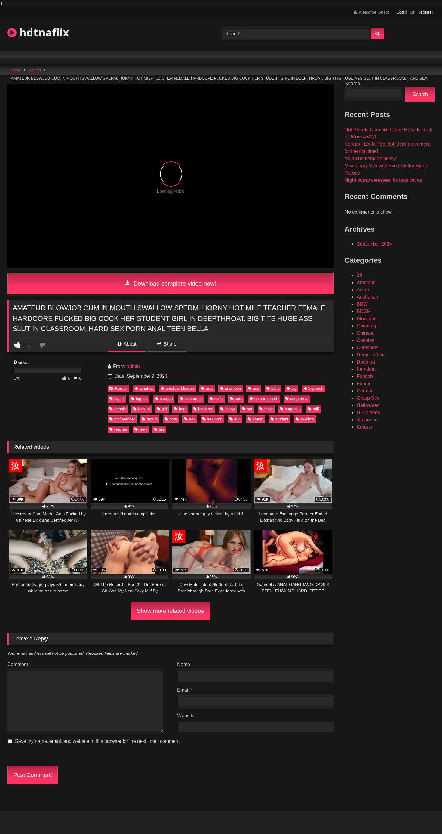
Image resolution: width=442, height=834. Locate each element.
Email (184, 690)
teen (143, 429)
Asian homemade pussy (370, 158)
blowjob (166, 398)
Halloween (368, 405)
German (365, 390)
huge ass (293, 409)
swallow (307, 419)
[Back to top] (423, 817)
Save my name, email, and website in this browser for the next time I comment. (98, 741)
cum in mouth (266, 398)
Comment (17, 664)
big (293, 388)
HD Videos (368, 412)
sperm (258, 419)
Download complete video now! (174, 283)
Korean (35, 70)
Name (185, 664)
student (281, 419)
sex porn (214, 419)
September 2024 (374, 243)
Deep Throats (371, 354)
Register (425, 12)
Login (402, 12)
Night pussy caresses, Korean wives (383, 180)
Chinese (366, 333)
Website (186, 715)
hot (249, 409)
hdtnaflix (43, 32)
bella (275, 388)
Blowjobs (366, 318)
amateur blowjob (180, 388)
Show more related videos (170, 611)
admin (133, 366)
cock (218, 398)
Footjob (365, 376)
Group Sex (368, 398)
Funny (363, 383)
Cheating (366, 325)
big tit (119, 398)
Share (169, 343)
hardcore (205, 409)
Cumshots (367, 347)
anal (209, 388)
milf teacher (124, 419)
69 (359, 275)
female (120, 409)
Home (16, 70)
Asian (363, 289)
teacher (120, 429)
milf (316, 409)
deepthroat (299, 398)
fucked (144, 409)
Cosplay (365, 340)
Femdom (366, 369)
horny (230, 409)
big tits (142, 398)
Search (352, 83)
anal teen (233, 388)
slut (237, 419)
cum (238, 398)
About (129, 343)
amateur (147, 388)
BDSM (364, 311)
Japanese (367, 419)
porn (173, 419)
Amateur (366, 282)
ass (256, 388)
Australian (367, 296)
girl (164, 409)
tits (161, 429)
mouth (152, 419)
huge (268, 409)
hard (182, 409)
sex (192, 419)
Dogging (366, 361)
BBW (362, 304)
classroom (194, 398)
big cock (315, 388)
